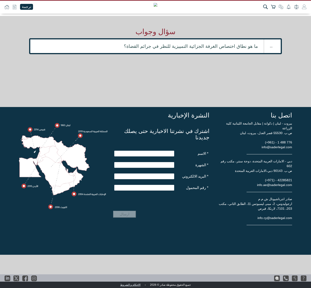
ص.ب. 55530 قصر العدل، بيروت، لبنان (266, 133)
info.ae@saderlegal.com (274, 185)
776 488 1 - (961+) (278, 142)
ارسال (124, 214)
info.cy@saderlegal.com (274, 218)
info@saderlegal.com (277, 147)
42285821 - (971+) (278, 180)
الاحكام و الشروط (130, 284)
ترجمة (26, 7)
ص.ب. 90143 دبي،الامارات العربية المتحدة (263, 171)
